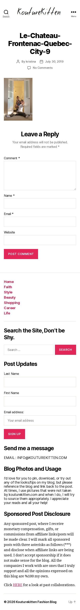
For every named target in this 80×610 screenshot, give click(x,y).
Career (10, 308)
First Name (11, 393)
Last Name (11, 374)
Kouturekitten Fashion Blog (36, 602)
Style (8, 292)
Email (9, 214)
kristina (31, 61)
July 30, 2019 (54, 61)
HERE (17, 585)
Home (9, 282)
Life (7, 313)
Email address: (14, 412)
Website (9, 232)
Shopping (12, 303)
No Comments (42, 68)
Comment (12, 158)
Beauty (10, 297)
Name (9, 196)
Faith (8, 287)
